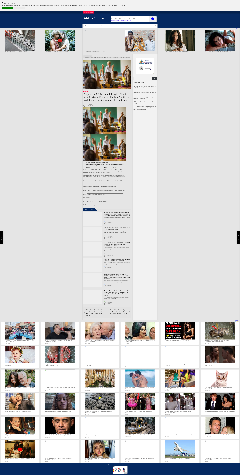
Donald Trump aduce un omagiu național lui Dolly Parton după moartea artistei (145, 93)
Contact (95, 26)
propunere (88, 205)
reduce (92, 205)
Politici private (103, 26)
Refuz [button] (11, 8)
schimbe (98, 205)
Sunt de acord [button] (5, 8)
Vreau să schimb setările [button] (19, 8)
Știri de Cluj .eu (93, 18)
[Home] (85, 26)
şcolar (102, 205)
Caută (135, 75)
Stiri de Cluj (89, 104)
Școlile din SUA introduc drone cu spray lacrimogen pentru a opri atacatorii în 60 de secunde (144, 98)
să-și (96, 205)
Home (89, 26)
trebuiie (106, 205)
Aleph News (102, 194)
